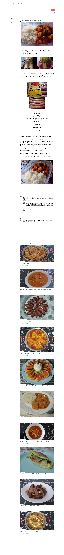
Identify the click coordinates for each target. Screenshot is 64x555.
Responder (25, 216)
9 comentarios (28, 443)
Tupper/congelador (13, 23)
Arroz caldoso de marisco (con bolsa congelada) (36, 289)
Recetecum (20, 3)
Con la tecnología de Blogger (33, 550)
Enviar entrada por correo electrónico (32, 188)
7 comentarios (28, 387)
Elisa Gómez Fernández (27, 218)
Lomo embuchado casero (28, 321)
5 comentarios (28, 475)
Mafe (21, 418)
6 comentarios (28, 507)
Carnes (10, 22)
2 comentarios (28, 291)
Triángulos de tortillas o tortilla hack (33, 473)
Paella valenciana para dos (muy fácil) (32, 531)
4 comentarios (28, 265)
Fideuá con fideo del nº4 (28, 263)
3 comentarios (28, 419)
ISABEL (24, 196)
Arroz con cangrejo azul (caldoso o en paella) (35, 441)
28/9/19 (27, 196)
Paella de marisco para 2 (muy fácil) (31, 353)
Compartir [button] (11, 18)
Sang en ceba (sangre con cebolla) (31, 506)
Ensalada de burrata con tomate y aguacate (34, 385)
